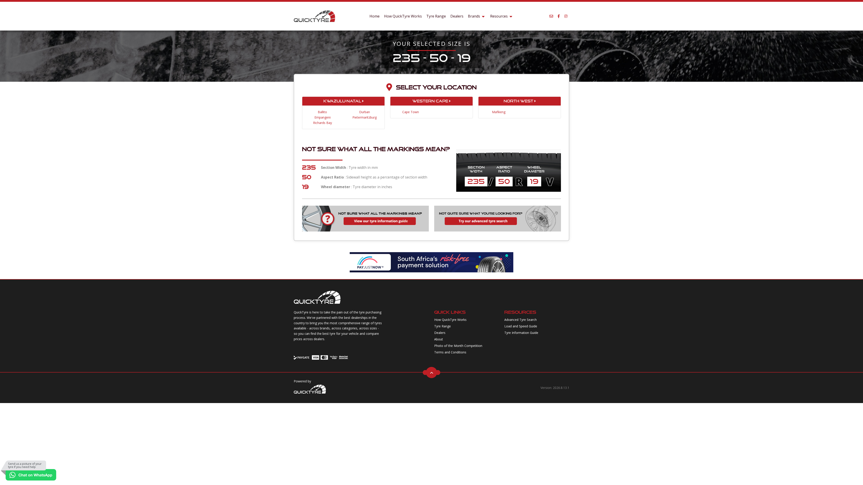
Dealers (456, 16)
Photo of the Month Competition (458, 346)
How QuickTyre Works (403, 16)
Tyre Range (436, 16)
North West (519, 101)
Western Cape (430, 101)
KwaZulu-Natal (342, 101)
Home (374, 16)
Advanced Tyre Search (520, 319)
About (438, 339)
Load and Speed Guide (520, 326)
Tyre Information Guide (521, 333)
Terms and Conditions (450, 352)
